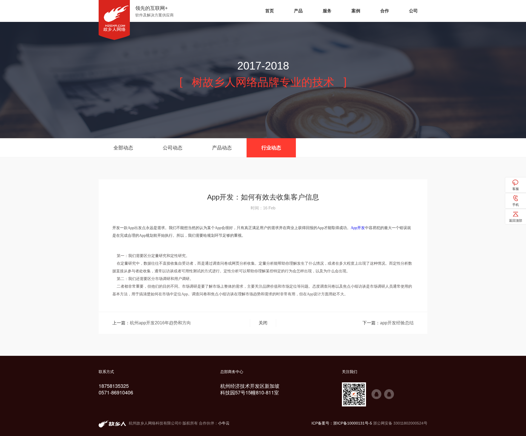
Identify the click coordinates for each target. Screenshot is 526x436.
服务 (327, 10)
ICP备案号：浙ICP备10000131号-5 (341, 423)
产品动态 (222, 148)
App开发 (358, 228)
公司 (413, 10)
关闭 (263, 322)
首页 (269, 10)
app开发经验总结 (397, 322)
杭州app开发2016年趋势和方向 (160, 322)
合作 (384, 10)
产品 (298, 10)
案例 (355, 10)
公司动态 (172, 148)
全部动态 (123, 148)
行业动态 (271, 148)
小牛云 (224, 423)
